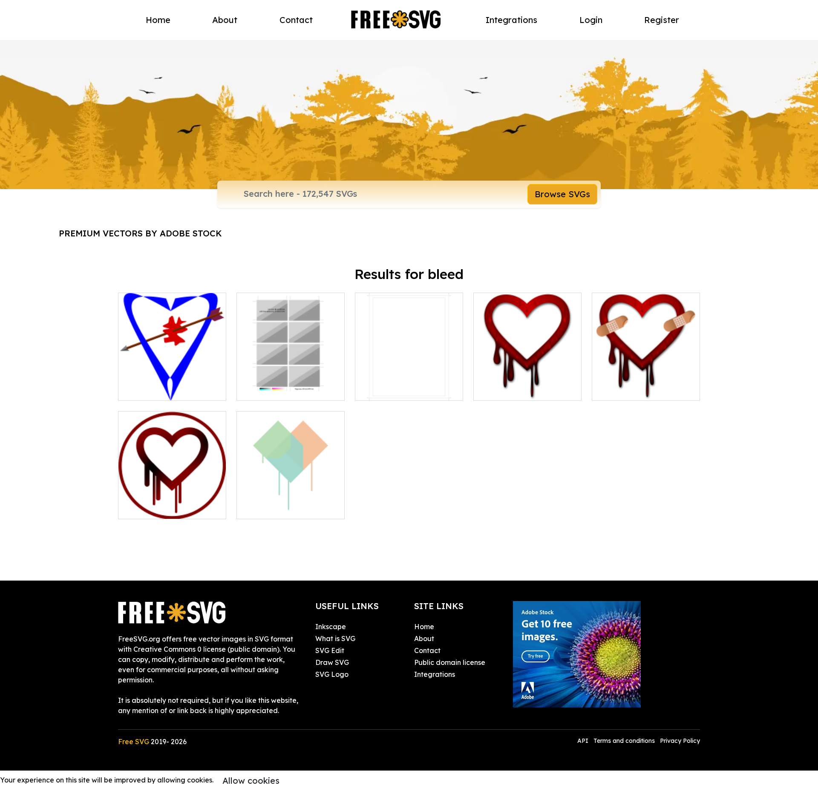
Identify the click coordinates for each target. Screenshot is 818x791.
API (583, 741)
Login (590, 19)
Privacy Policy (680, 741)
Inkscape (330, 626)
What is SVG (335, 638)
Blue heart (144, 389)
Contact (296, 19)
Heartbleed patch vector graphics (646, 383)
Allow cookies (250, 780)
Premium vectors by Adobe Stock (140, 233)
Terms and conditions (624, 741)
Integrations (511, 19)
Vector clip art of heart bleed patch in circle (172, 502)
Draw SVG (332, 662)
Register (661, 19)
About (224, 19)
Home (158, 19)
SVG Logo (332, 674)
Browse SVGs (562, 194)
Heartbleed (265, 507)
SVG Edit (329, 650)
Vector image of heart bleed (527, 383)
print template (387, 389)
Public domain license (449, 662)
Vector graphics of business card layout (290, 383)
